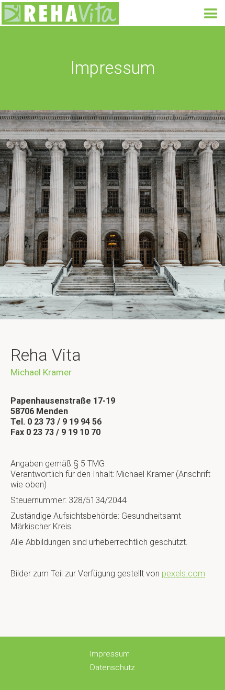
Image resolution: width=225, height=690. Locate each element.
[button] (210, 14)
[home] (59, 13)
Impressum (110, 654)
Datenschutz (112, 667)
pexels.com (183, 573)
